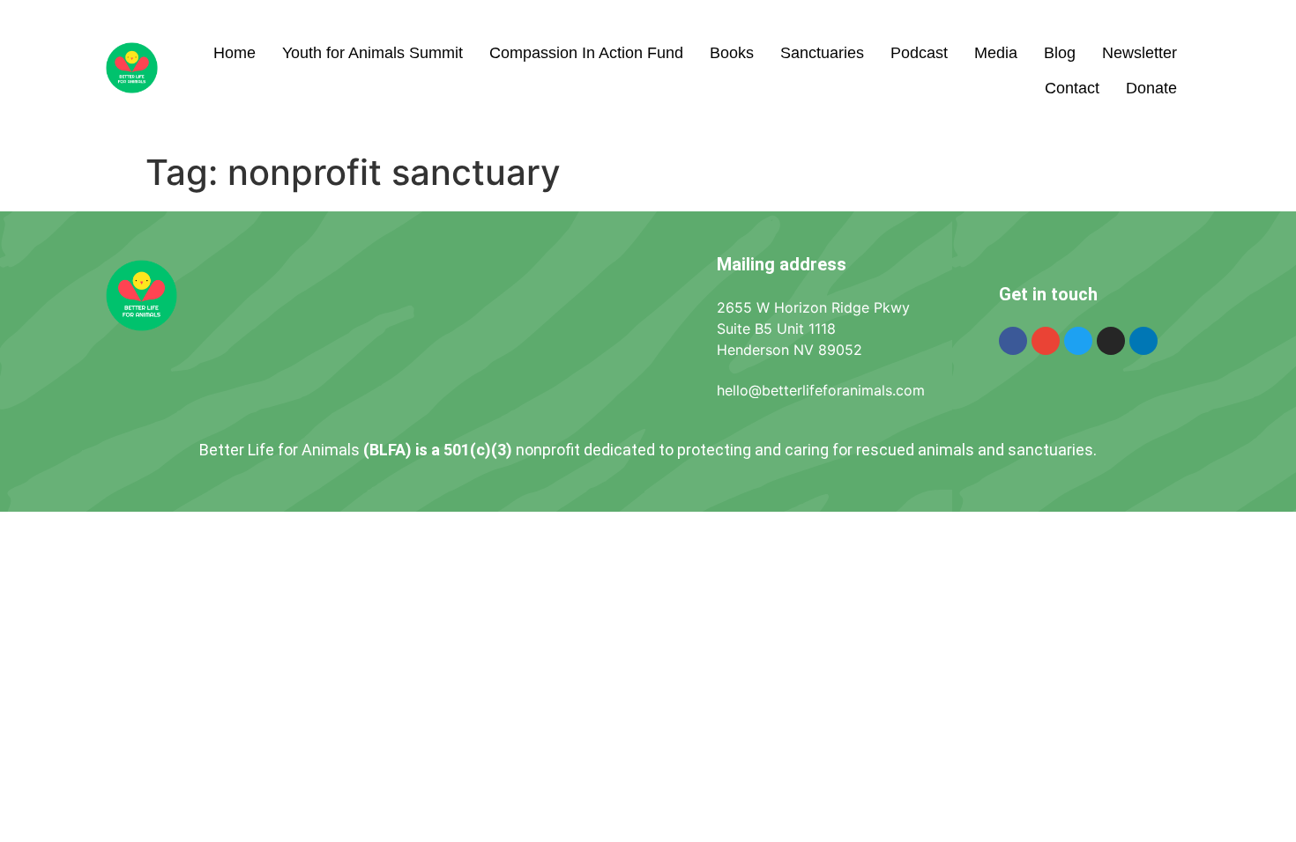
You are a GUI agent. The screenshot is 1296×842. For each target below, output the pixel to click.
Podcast (919, 53)
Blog (1060, 53)
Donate (1151, 88)
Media (995, 53)
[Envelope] (1046, 341)
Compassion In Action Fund (586, 53)
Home (234, 53)
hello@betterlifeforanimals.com (821, 390)
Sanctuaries (822, 53)
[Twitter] (1078, 341)
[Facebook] (1013, 341)
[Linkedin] (1143, 341)
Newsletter (1139, 53)
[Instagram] (1111, 341)
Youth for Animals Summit (372, 53)
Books (732, 53)
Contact (1072, 88)
